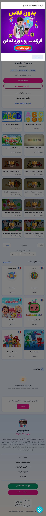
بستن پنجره (38, 57)
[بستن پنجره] (5, 5)
